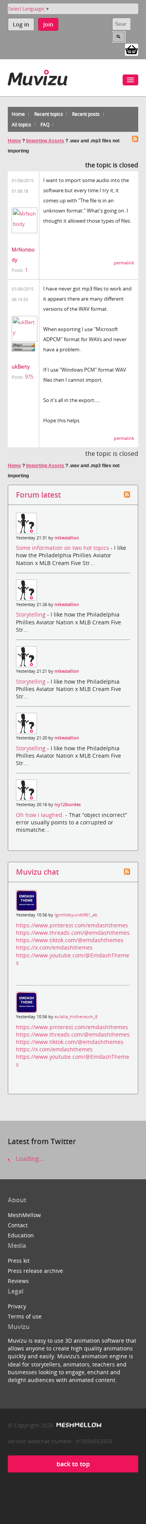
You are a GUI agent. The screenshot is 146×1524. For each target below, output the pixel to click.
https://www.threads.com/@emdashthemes (73, 932)
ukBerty (21, 366)
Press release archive (35, 1270)
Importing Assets (45, 141)
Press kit (19, 1260)
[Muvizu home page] (37, 76)
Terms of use (25, 1316)
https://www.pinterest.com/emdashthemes (72, 925)
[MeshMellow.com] (78, 1425)
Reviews (18, 1281)
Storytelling (31, 614)
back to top (73, 1464)
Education (21, 1235)
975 (29, 376)
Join (48, 24)
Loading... (29, 1158)
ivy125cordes (68, 804)
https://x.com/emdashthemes (54, 947)
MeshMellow (24, 1215)
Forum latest (38, 495)
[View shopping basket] (131, 49)
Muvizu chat (37, 872)
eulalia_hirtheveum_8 (76, 1016)
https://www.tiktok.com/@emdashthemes (69, 940)
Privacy (17, 1306)
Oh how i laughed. (40, 815)
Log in (21, 24)
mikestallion (67, 537)
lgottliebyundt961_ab (76, 915)
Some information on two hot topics (63, 547)
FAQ (44, 124)
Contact (18, 1225)
